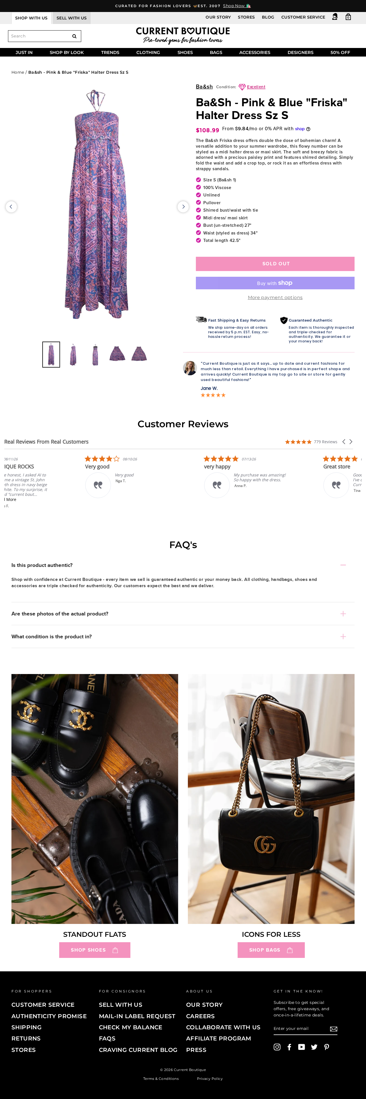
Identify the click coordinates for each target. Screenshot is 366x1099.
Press (196, 1049)
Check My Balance (130, 1027)
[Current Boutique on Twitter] (314, 1047)
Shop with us (31, 18)
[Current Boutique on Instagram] (277, 1047)
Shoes (185, 52)
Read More (44, 499)
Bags (216, 52)
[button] (344, 441)
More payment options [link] (275, 297)
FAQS (107, 1038)
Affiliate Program (218, 1038)
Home (17, 72)
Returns (26, 1038)
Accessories (254, 52)
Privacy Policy (210, 1078)
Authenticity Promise (49, 1016)
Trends (110, 52)
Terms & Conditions (161, 1078)
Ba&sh (204, 87)
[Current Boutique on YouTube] (301, 1047)
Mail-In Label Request (137, 1016)
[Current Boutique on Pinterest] (326, 1047)
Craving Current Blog (138, 1049)
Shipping (26, 1027)
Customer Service (303, 17)
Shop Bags (265, 950)
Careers (200, 1016)
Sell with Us (121, 1004)
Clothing (148, 52)
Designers (300, 52)
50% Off (340, 52)
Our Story (218, 17)
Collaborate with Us (223, 1027)
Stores (246, 17)
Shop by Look (67, 52)
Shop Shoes (88, 950)
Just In (24, 52)
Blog (268, 17)
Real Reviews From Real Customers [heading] (46, 441)
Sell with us (72, 18)
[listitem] (47, 481)
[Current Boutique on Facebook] (289, 1047)
